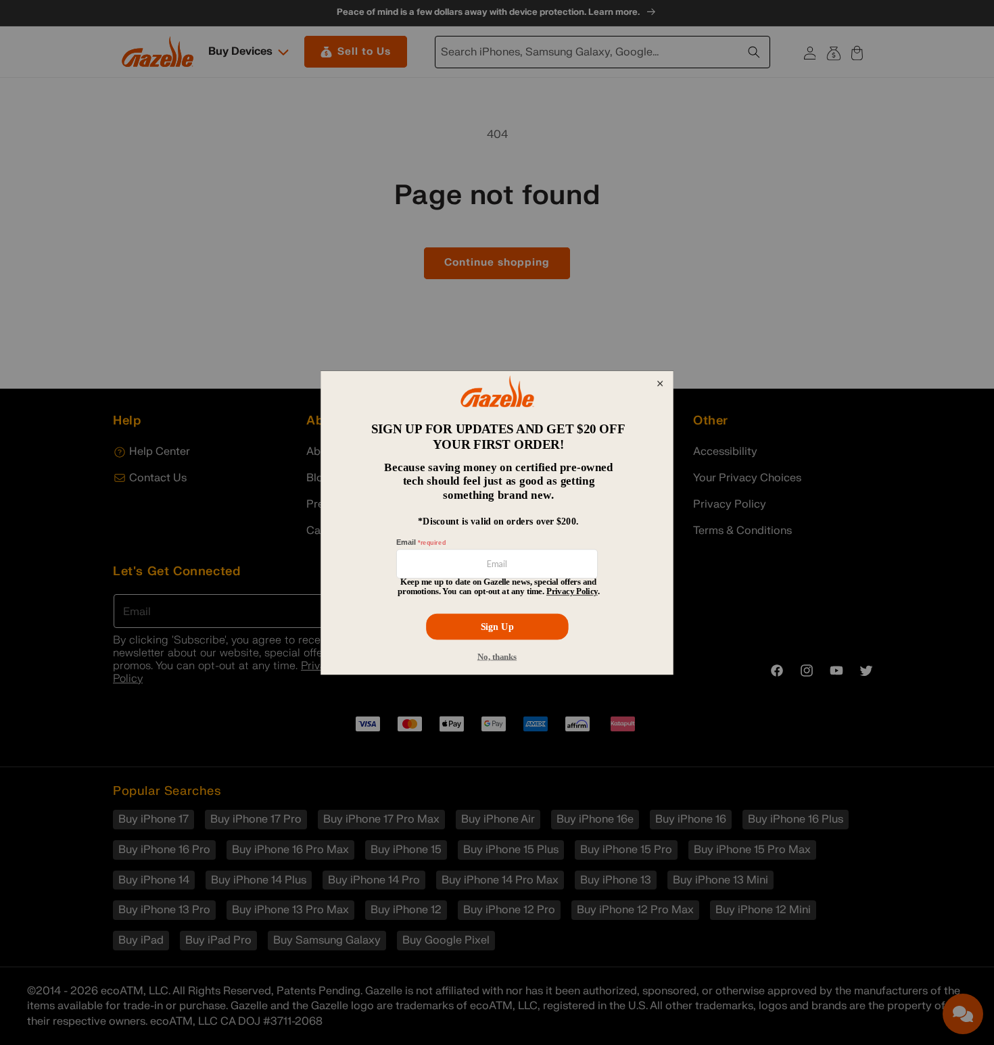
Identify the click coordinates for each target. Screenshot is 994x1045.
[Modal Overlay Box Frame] (497, 522)
